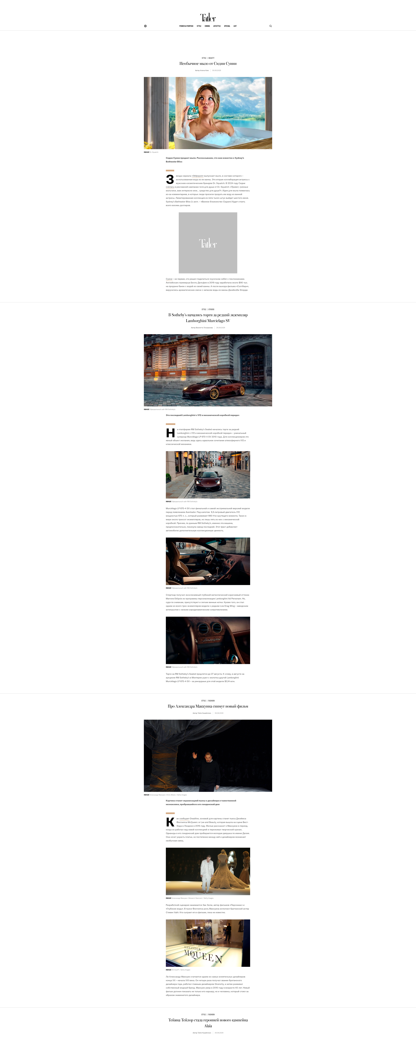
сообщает (184, 818)
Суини (169, 279)
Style (204, 58)
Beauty (211, 58)
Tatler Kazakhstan (204, 713)
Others (211, 309)
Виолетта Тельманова (204, 328)
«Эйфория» (198, 175)
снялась (170, 186)
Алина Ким (204, 70)
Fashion (211, 700)
